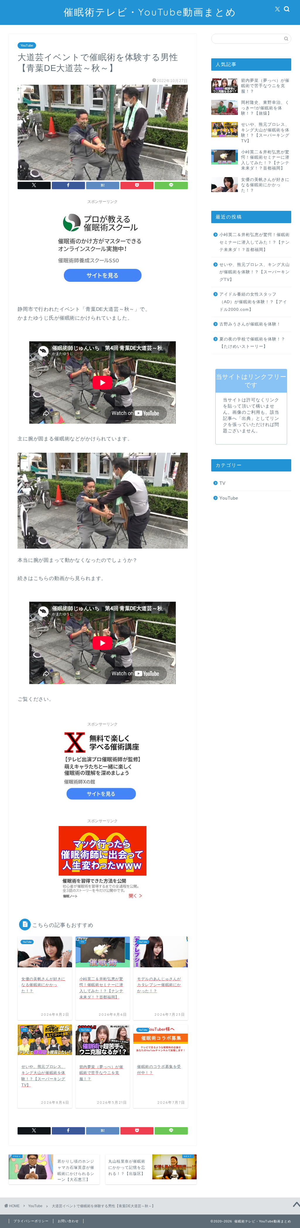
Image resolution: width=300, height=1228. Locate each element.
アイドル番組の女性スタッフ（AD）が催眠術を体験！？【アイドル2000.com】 (253, 301)
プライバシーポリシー (31, 1221)
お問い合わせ (68, 1221)
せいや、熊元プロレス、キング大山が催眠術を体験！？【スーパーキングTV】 (254, 272)
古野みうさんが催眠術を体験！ (250, 324)
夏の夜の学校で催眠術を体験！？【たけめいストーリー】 (252, 343)
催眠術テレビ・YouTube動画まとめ (150, 12)
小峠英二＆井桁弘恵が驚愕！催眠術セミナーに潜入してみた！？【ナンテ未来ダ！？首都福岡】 (254, 242)
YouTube (27, 45)
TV (222, 483)
